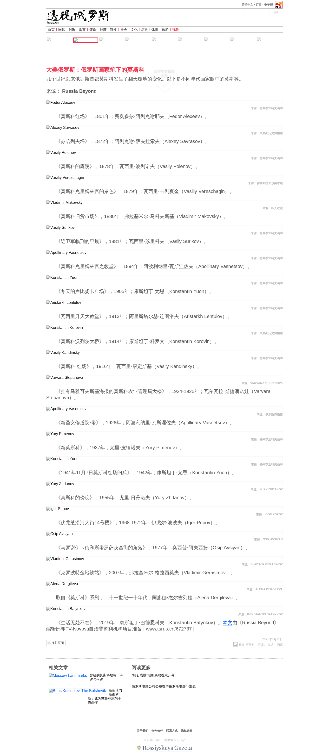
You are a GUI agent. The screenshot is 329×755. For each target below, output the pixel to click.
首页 (51, 29)
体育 (154, 29)
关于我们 (142, 730)
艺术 (261, 644)
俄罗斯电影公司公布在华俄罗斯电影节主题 (164, 686)
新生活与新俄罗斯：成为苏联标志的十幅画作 (105, 696)
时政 (72, 29)
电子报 (268, 4)
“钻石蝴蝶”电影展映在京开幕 (153, 675)
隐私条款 (186, 730)
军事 (82, 29)
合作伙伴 (157, 730)
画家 (280, 644)
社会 (123, 29)
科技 (113, 29)
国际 (61, 29)
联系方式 (172, 730)
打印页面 (57, 643)
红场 (270, 644)
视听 (175, 29)
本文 (227, 622)
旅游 (165, 29)
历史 (144, 29)
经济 (103, 29)
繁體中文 (247, 4)
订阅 (259, 4)
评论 (92, 29)
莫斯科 (250, 644)
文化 (134, 29)
